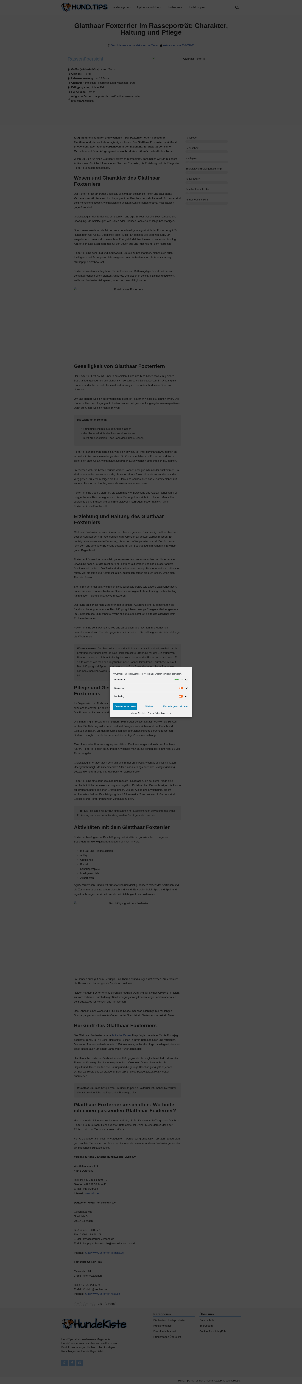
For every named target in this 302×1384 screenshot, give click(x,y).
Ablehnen (149, 706)
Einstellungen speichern (175, 706)
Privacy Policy (154, 713)
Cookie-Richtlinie (138, 713)
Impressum (166, 713)
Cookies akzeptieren (125, 706)
